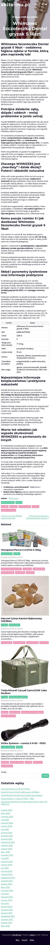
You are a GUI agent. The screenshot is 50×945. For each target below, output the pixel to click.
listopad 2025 (6, 839)
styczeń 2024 (6, 906)
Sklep (32, 940)
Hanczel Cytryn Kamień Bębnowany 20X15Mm (20, 792)
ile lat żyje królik (19, 643)
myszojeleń (20, 573)
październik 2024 (8, 878)
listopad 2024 (6, 874)
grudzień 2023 (7, 910)
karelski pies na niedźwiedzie (32, 712)
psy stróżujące (7, 766)
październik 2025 (8, 842)
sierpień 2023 (6, 923)
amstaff (5, 507)
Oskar (32, 935)
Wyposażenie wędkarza (18, 697)
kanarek (5, 712)
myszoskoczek (32, 643)
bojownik (5, 762)
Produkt (19, 502)
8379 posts (13, 498)
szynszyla (30, 573)
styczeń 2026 (6, 833)
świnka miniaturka (8, 510)
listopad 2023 (6, 913)
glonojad (13, 507)
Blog (17, 940)
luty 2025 (5, 868)
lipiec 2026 (5, 813)
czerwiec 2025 (7, 855)
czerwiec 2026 (7, 816)
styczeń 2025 (6, 871)
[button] (42, 4)
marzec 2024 (6, 900)
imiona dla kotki (8, 573)
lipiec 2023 (5, 926)
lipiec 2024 (5, 887)
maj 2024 (5, 894)
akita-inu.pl (15, 4)
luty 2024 (5, 903)
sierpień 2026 (6, 810)
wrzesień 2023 (7, 919)
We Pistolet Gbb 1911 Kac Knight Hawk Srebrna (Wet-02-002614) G (24, 803)
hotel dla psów (38, 569)
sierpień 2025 (6, 849)
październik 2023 (8, 916)
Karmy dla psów (8, 502)
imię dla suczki (24, 507)
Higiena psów (7, 554)
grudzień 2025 (7, 836)
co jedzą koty (6, 643)
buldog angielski (17, 762)
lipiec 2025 (5, 852)
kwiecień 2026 (7, 823)
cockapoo (27, 569)
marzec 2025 (6, 865)
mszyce (35, 507)
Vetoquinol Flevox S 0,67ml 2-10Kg (21, 550)
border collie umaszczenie (11, 569)
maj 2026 (5, 820)
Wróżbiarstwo (14, 625)
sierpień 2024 (6, 884)
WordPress (16, 935)
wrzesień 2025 (7, 845)
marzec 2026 (6, 826)
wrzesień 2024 (7, 881)
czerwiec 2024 (7, 890)
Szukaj (3, 772)
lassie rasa (38, 762)
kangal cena (15, 712)
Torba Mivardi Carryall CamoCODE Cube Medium (21, 795)
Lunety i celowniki (8, 747)
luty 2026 (5, 829)
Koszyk (24, 940)
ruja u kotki (44, 643)
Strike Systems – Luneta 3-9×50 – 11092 (23, 743)
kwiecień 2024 (7, 897)
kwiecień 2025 (7, 861)
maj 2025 (5, 858)
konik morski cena (8, 716)
